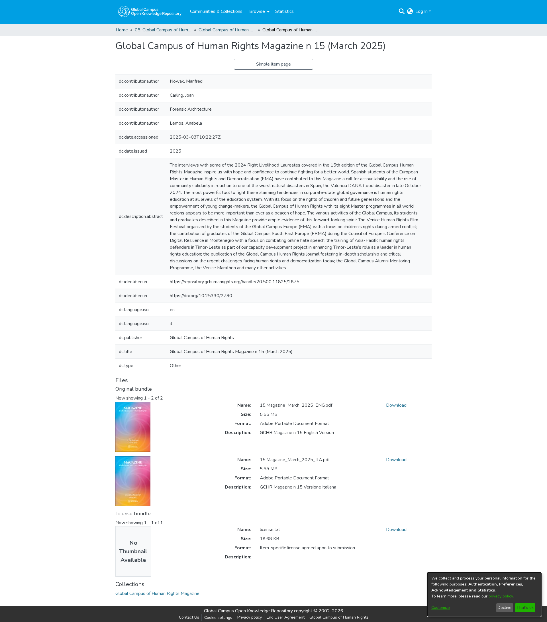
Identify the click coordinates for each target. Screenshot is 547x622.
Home (122, 30)
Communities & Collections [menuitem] (216, 11)
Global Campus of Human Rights (338, 617)
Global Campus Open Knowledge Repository (248, 611)
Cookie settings (218, 617)
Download (396, 405)
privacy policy (501, 596)
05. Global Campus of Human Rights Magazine (163, 30)
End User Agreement (286, 617)
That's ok (525, 607)
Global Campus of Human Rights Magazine (227, 30)
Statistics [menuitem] (284, 11)
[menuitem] (259, 11)
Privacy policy (249, 617)
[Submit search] (401, 11)
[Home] (149, 11)
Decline (504, 607)
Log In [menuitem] (421, 11)
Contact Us (189, 617)
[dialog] (484, 594)
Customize (440, 607)
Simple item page (273, 64)
